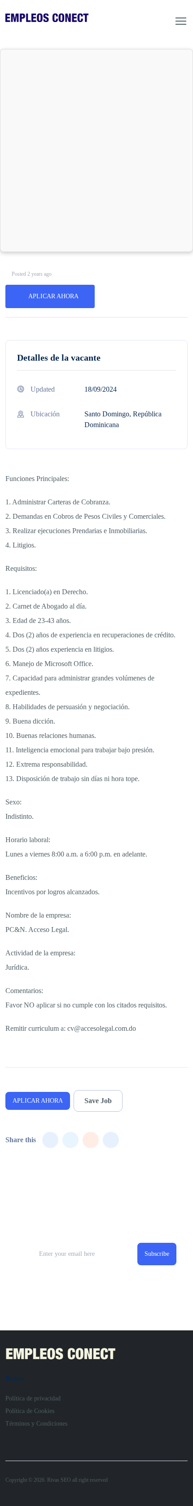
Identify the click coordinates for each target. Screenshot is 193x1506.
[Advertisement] (96, 150)
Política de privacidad (33, 1398)
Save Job (98, 1100)
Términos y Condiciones (36, 1423)
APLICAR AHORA (53, 296)
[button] (180, 21)
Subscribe (157, 1253)
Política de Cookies (29, 1411)
